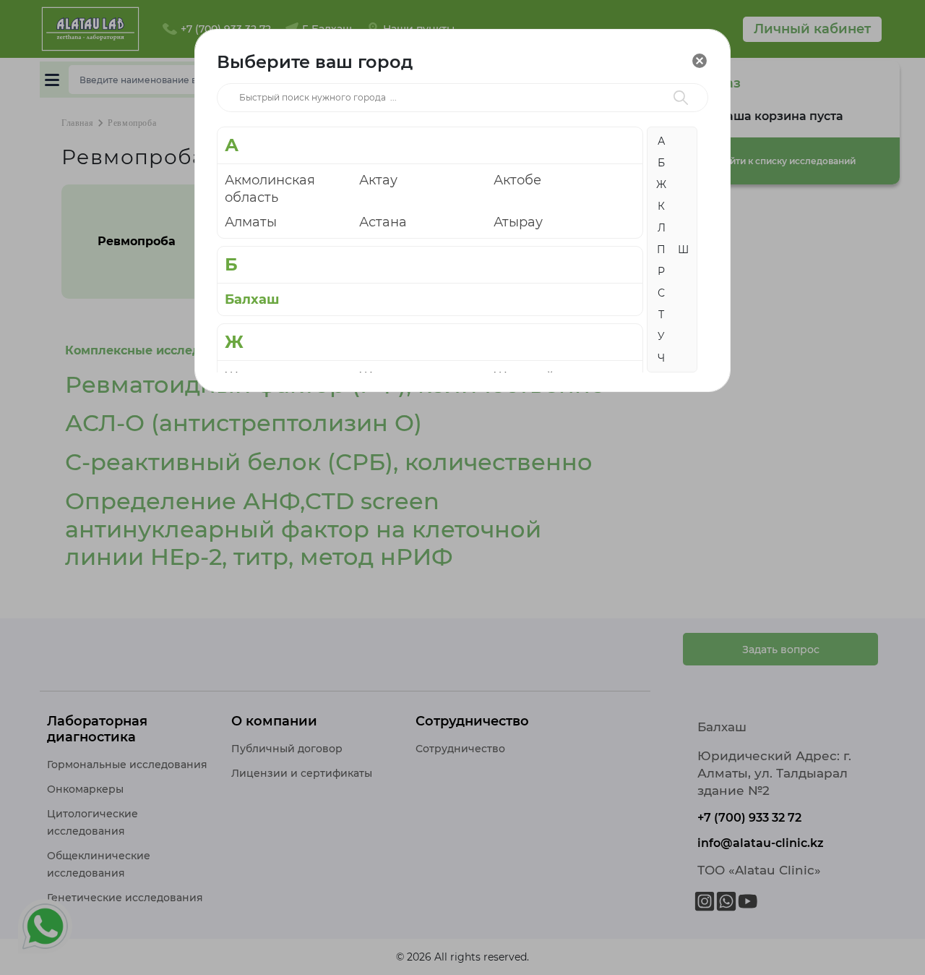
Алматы (251, 222)
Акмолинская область (270, 188)
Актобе (517, 180)
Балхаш (252, 299)
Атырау (518, 222)
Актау (378, 180)
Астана (383, 222)
